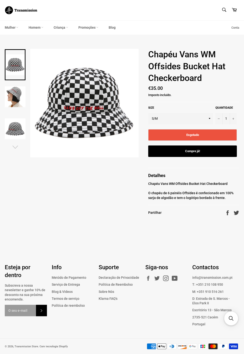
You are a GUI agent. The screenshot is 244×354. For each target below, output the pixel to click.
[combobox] (224, 10)
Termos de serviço (65, 298)
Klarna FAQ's (108, 298)
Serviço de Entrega (66, 284)
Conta (235, 27)
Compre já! (192, 151)
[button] (231, 318)
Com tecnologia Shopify (54, 346)
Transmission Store (26, 346)
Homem (35, 27)
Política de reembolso (68, 305)
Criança (60, 27)
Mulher (10, 27)
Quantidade (224, 107)
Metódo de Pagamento (69, 277)
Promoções (87, 27)
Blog (112, 27)
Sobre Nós (106, 292)
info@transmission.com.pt (212, 277)
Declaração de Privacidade (119, 277)
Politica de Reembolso (116, 284)
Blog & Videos (62, 292)
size (151, 107)
